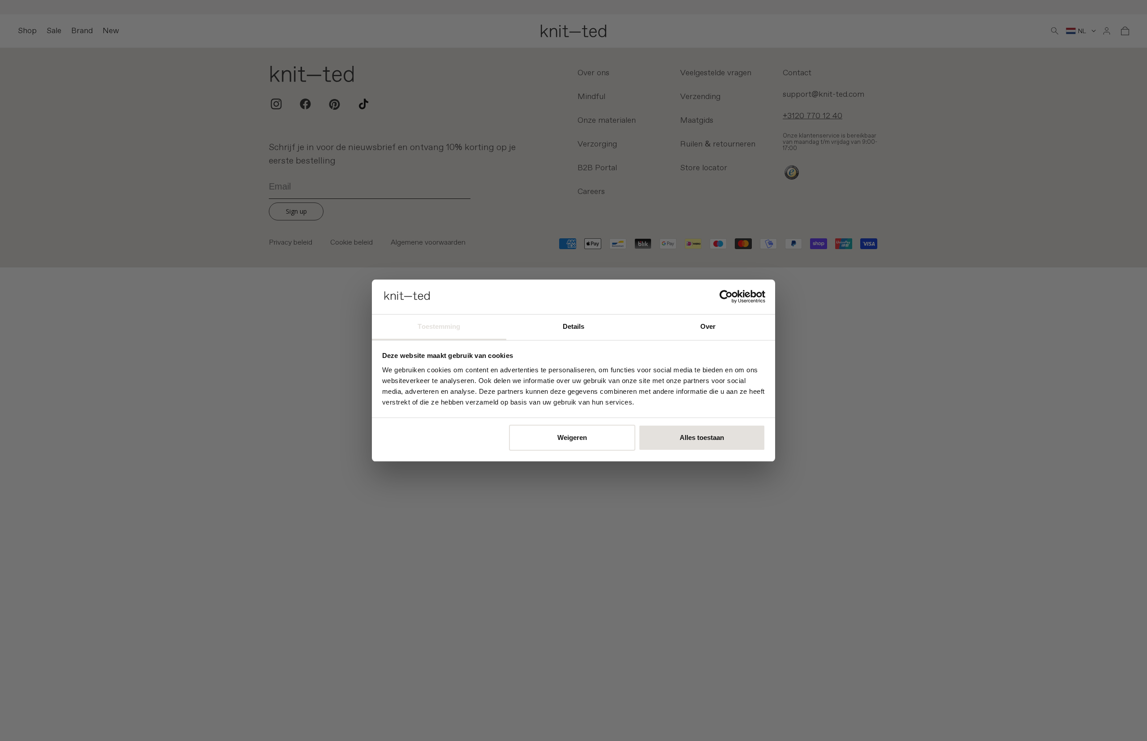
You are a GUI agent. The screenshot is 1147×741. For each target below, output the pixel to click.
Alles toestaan (702, 437)
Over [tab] (708, 326)
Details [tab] (574, 326)
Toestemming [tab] (439, 326)
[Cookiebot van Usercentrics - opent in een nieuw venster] (726, 296)
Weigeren (572, 437)
